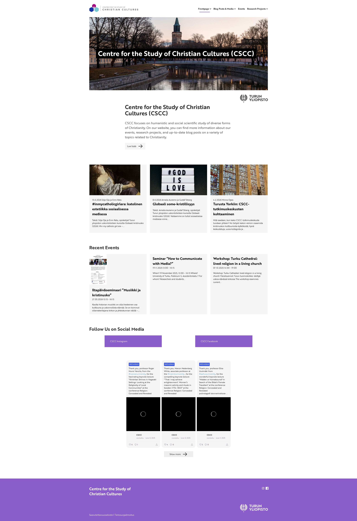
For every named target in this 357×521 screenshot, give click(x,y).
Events (241, 8)
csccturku (140, 438)
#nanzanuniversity (137, 374)
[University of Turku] (254, 511)
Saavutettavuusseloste (101, 515)
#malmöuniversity (176, 374)
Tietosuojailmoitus (124, 515)
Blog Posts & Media (224, 8)
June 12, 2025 (150, 438)
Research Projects (256, 8)
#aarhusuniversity (207, 374)
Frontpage (203, 8)
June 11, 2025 (220, 438)
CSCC (139, 434)
